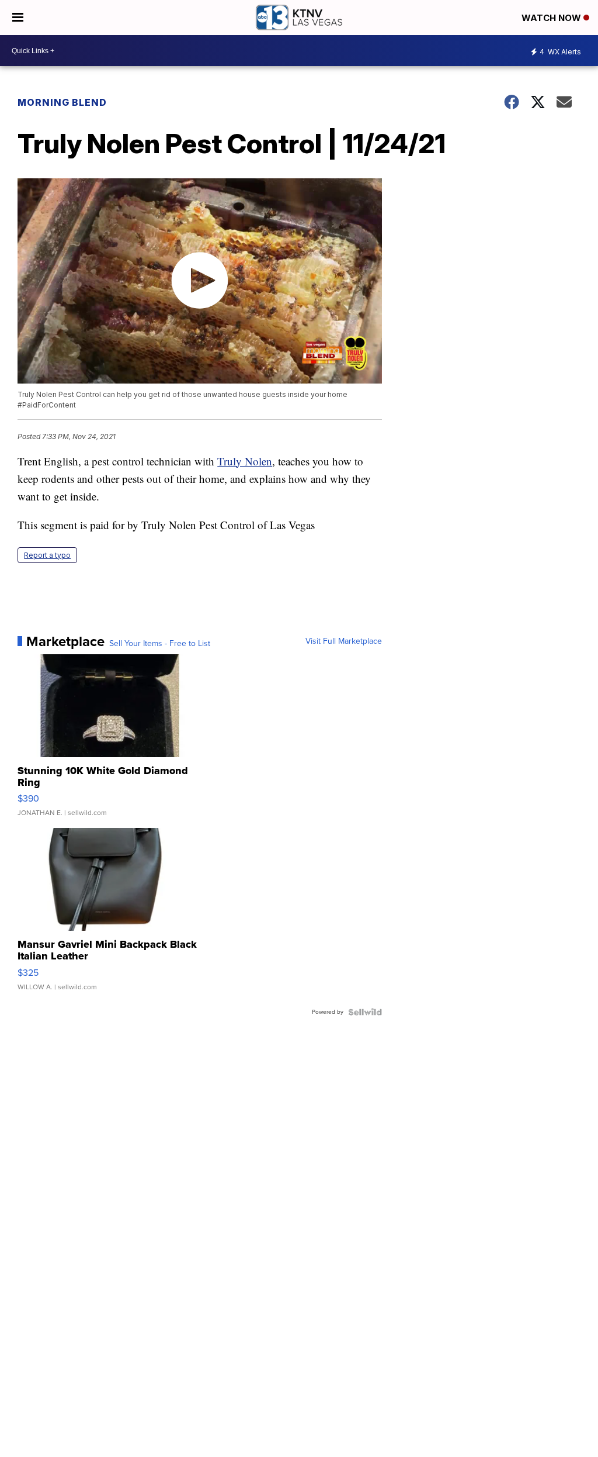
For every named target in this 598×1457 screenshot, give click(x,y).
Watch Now (552, 17)
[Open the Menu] (18, 17)
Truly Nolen (244, 461)
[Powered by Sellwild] (365, 1012)
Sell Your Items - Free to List (159, 644)
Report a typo (47, 555)
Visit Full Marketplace (343, 641)
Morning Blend (62, 102)
